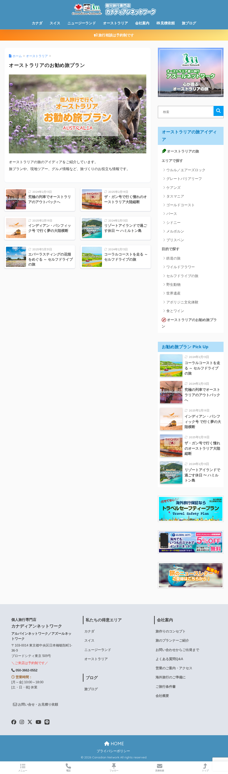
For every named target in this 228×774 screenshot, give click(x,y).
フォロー (114, 770)
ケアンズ (173, 187)
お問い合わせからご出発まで (177, 650)
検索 (219, 111)
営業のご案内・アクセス (174, 668)
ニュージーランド (81, 23)
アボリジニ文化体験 (182, 302)
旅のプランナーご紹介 (172, 640)
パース (171, 214)
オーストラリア (115, 23)
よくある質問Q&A (169, 659)
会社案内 (142, 23)
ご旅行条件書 (166, 686)
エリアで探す (172, 161)
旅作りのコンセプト (171, 631)
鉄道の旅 (173, 258)
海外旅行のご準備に (171, 677)
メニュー (22, 770)
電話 (68, 770)
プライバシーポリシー (113, 751)
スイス (55, 23)
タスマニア (175, 196)
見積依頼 (168, 23)
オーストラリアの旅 (182, 151)
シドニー (173, 222)
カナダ (37, 23)
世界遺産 (173, 293)
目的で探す (170, 249)
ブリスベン (175, 240)
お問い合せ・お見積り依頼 (37, 704)
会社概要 (162, 696)
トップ (205, 770)
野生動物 (173, 284)
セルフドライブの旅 (182, 276)
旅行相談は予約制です (116, 35)
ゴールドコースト (180, 205)
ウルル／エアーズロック (186, 170)
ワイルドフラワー (180, 267)
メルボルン (175, 231)
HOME (116, 743)
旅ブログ (189, 23)
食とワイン (175, 311)
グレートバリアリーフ (184, 179)
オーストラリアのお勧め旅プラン (189, 323)
